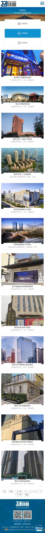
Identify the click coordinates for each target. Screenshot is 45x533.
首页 (11, 491)
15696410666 (26, 524)
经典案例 (24, 23)
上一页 (19, 491)
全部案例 (24, 33)
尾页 (26, 495)
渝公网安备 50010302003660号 (17, 530)
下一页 (19, 495)
